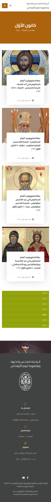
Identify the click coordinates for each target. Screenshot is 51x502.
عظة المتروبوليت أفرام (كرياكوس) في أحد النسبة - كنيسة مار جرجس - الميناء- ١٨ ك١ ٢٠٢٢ (25, 86)
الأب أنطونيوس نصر (20, 491)
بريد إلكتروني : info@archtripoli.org (25, 420)
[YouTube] (23, 478)
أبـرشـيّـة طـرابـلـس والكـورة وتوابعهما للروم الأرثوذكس (25, 363)
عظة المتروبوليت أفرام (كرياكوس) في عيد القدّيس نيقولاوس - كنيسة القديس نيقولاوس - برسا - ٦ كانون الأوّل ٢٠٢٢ (26, 203)
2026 (44, 293)
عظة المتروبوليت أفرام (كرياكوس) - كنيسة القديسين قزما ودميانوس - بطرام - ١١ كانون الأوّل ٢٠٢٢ (25, 143)
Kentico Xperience (30, 494)
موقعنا (25, 346)
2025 (44, 298)
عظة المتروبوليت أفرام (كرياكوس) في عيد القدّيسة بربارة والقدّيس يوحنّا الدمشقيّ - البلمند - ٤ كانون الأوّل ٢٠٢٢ (25, 262)
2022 (18, 30)
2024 (44, 304)
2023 (44, 309)
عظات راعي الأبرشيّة (28, 30)
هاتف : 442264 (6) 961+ (25, 414)
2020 (44, 325)
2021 (44, 320)
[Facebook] (28, 478)
